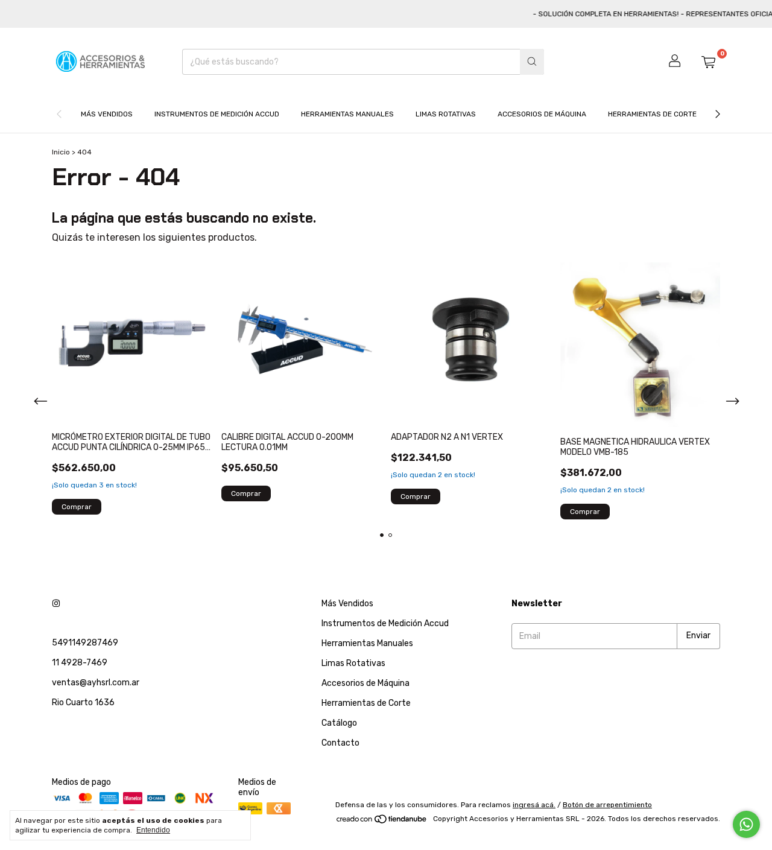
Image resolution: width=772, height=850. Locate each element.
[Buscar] (532, 62)
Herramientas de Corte (652, 114)
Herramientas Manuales (347, 114)
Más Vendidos (107, 114)
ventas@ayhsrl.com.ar (95, 682)
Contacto (340, 743)
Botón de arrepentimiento (607, 805)
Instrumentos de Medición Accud (216, 114)
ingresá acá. (534, 805)
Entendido (153, 830)
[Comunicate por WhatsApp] (746, 824)
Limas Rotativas (446, 114)
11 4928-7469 (79, 663)
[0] (708, 61)
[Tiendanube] (382, 821)
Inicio (61, 152)
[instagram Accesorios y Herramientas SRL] (56, 603)
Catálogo (339, 723)
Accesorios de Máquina (542, 114)
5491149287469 (85, 643)
